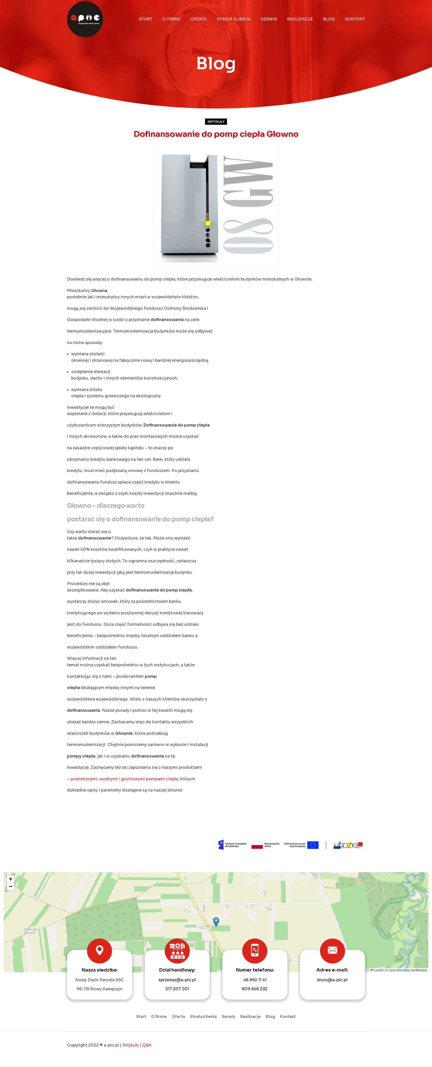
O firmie (159, 1016)
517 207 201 (177, 989)
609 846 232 (255, 989)
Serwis (228, 1016)
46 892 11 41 (254, 979)
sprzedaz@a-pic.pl (177, 979)
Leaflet (379, 970)
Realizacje (250, 1016)
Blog (270, 1016)
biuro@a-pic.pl (332, 979)
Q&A (147, 1045)
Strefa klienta (203, 1016)
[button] (216, 922)
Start (141, 1016)
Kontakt (288, 1016)
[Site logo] (85, 19)
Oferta (178, 1016)
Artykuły (216, 122)
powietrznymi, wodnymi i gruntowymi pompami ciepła (124, 779)
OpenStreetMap (399, 970)
